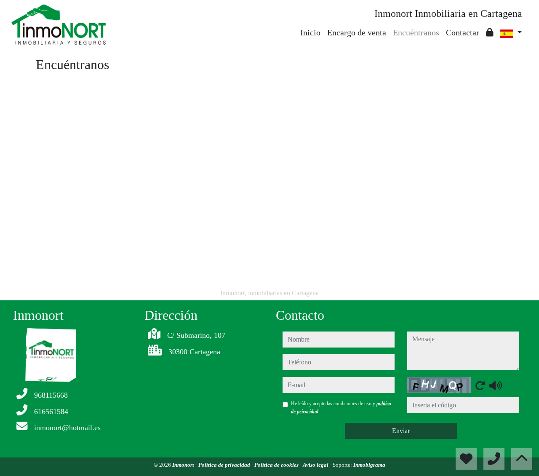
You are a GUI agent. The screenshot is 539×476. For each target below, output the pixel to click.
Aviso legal (316, 465)
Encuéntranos (416, 32)
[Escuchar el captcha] (495, 385)
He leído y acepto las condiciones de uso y (341, 407)
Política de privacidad (224, 465)
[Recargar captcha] (480, 385)
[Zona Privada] (490, 32)
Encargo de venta (356, 32)
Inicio (310, 32)
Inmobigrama (369, 465)
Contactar (462, 32)
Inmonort (183, 465)
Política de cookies (277, 465)
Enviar (401, 430)
